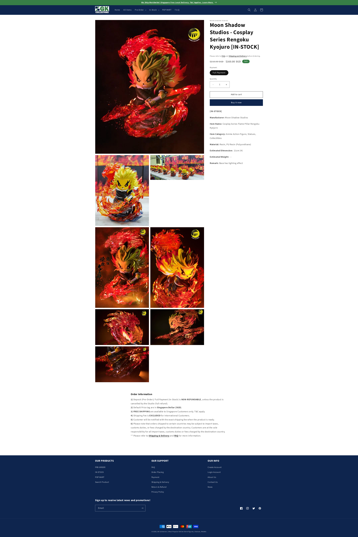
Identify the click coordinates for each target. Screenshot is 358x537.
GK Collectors (162, 532)
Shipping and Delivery (238, 56)
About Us (212, 477)
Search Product (102, 482)
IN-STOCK (99, 472)
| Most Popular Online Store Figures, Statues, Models (187, 532)
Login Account (214, 472)
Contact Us (213, 482)
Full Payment (219, 72)
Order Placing (157, 472)
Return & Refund (159, 487)
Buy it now (236, 102)
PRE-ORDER (100, 467)
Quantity (213, 79)
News (210, 487)
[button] (140, 10)
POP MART (99, 477)
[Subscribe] (142, 508)
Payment (155, 477)
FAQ (223, 56)
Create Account (215, 467)
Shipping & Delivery (160, 482)
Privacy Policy (157, 492)
